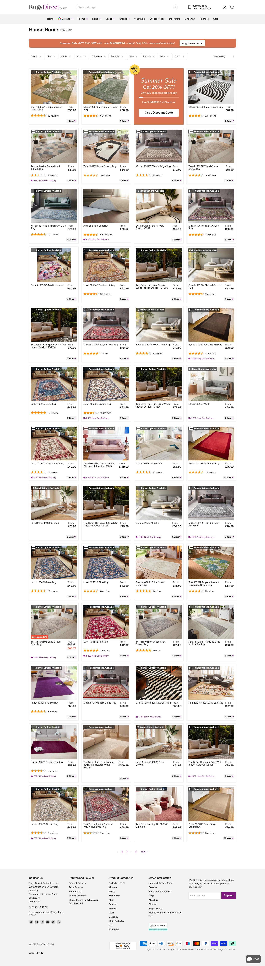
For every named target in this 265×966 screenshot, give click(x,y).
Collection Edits (117, 883)
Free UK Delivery (77, 883)
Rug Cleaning (155, 908)
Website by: (34, 953)
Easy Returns (75, 891)
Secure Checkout (77, 895)
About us (153, 900)
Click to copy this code (132, 43)
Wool (111, 912)
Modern (113, 887)
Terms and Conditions (160, 891)
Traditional (114, 895)
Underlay (113, 916)
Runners (113, 904)
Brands (112, 908)
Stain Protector (116, 921)
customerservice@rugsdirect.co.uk (46, 913)
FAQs (151, 895)
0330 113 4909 (39, 907)
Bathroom (114, 929)
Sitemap (153, 904)
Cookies (153, 887)
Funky (112, 891)
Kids (111, 925)
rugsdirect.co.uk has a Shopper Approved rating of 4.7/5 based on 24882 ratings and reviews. (191, 949)
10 (136, 851)
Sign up (228, 895)
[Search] (174, 7)
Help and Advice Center (161, 883)
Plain (111, 900)
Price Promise (76, 887)
